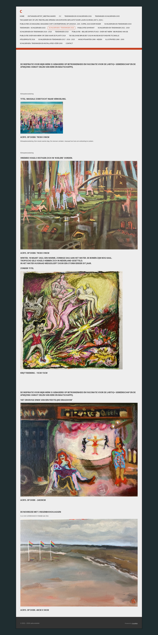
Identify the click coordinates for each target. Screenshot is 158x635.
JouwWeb (135, 623)
